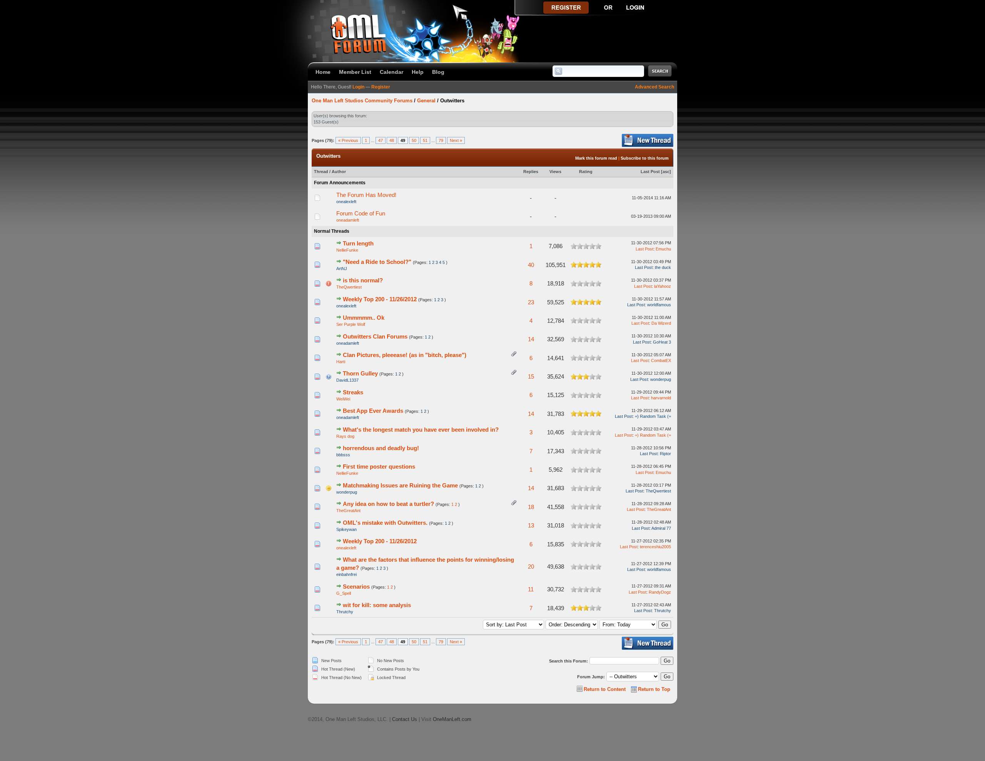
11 (531, 589)
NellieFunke (347, 250)
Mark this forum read (596, 158)
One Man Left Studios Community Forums (362, 100)
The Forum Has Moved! (366, 195)
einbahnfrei (346, 574)
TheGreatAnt (348, 510)
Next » (456, 140)
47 (380, 140)
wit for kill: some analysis (377, 605)
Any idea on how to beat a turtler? (388, 504)
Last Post (650, 171)
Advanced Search (654, 87)
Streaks (353, 392)
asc (666, 171)
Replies (530, 171)
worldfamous (659, 304)
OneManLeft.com (452, 719)
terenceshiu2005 (655, 546)
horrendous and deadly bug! (381, 448)
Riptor (665, 453)
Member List (355, 72)
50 (414, 140)
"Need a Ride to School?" (377, 262)
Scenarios (356, 586)
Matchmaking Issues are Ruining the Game (400, 485)
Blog (438, 72)
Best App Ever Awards (373, 410)
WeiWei (343, 399)
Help (418, 72)
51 (425, 140)
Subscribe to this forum (645, 158)
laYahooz (662, 286)
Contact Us (404, 719)
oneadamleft (347, 220)
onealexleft (346, 201)
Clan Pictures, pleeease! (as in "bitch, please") (404, 355)
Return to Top (654, 689)
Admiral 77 (661, 528)
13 (531, 525)
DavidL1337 (347, 380)
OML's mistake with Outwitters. (385, 522)
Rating (586, 171)
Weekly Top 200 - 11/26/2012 (380, 299)
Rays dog (345, 436)
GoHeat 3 (662, 342)
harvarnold (661, 398)
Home (323, 72)
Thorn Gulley (360, 373)
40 (531, 265)
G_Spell (343, 593)
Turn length (358, 243)
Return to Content (605, 689)
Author (339, 171)
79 (441, 140)
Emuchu (663, 249)
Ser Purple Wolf (350, 324)
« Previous (348, 140)
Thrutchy (344, 611)
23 (531, 302)
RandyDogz (660, 592)
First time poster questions (379, 466)
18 (531, 507)
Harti (340, 361)
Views (555, 171)
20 (531, 566)
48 (391, 140)
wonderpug (660, 379)
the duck (663, 267)
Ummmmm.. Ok (363, 317)
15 (531, 376)
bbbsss (343, 454)
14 (531, 339)
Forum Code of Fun (360, 213)
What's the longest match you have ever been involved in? (421, 429)
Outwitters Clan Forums (375, 336)
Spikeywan (346, 529)
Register (380, 87)
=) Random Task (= (653, 416)
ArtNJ (341, 268)
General (426, 100)
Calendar (391, 72)
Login (358, 87)
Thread (321, 171)
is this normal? (363, 280)
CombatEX (661, 360)
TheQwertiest (349, 287)
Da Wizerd (661, 323)
